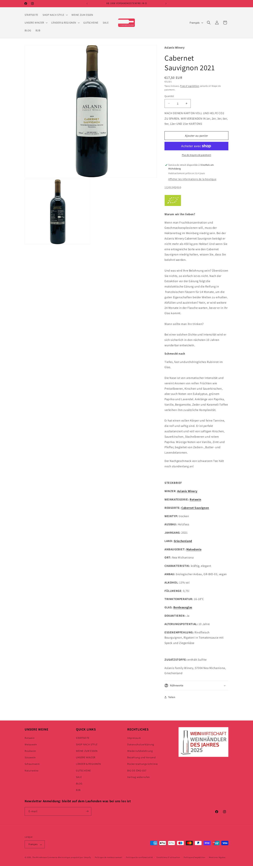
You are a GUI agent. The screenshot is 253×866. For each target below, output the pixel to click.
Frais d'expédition (189, 86)
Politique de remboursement (108, 857)
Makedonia (193, 549)
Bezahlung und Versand (141, 757)
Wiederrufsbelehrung (140, 750)
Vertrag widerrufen (138, 777)
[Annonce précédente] (87, 3)
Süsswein (30, 757)
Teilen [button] (171, 697)
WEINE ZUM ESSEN (87, 750)
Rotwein (195, 499)
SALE (79, 777)
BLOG (79, 783)
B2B (78, 790)
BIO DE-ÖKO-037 (136, 770)
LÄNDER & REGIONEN (88, 764)
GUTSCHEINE (83, 770)
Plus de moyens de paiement (196, 154)
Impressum (134, 737)
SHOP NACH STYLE (87, 744)
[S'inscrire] (87, 811)
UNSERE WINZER (85, 757)
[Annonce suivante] (166, 3)
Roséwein (30, 750)
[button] (54, 15)
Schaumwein (32, 764)
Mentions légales (217, 857)
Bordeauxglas (182, 607)
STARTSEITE (82, 737)
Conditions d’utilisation (168, 857)
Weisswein (31, 744)
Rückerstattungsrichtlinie (142, 764)
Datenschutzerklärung (140, 744)
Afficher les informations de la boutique (192, 179)
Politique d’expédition (194, 857)
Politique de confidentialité (139, 857)
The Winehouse (39, 857)
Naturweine (32, 770)
